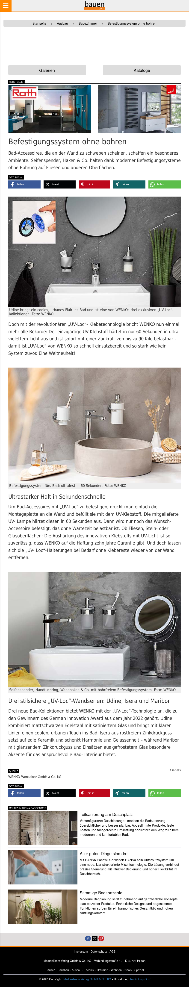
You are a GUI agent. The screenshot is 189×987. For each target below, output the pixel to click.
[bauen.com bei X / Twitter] (94, 938)
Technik (89, 970)
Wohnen (116, 970)
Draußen (102, 970)
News (128, 970)
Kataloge (142, 70)
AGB (112, 951)
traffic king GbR (140, 979)
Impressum (81, 951)
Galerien (47, 70)
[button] (24, 184)
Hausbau (63, 970)
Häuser (50, 970)
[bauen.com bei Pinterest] (101, 938)
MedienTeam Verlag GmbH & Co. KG (87, 979)
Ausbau (76, 970)
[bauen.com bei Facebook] (88, 938)
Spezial (139, 970)
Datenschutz (99, 951)
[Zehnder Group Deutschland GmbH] (139, 109)
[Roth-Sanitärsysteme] (49, 109)
